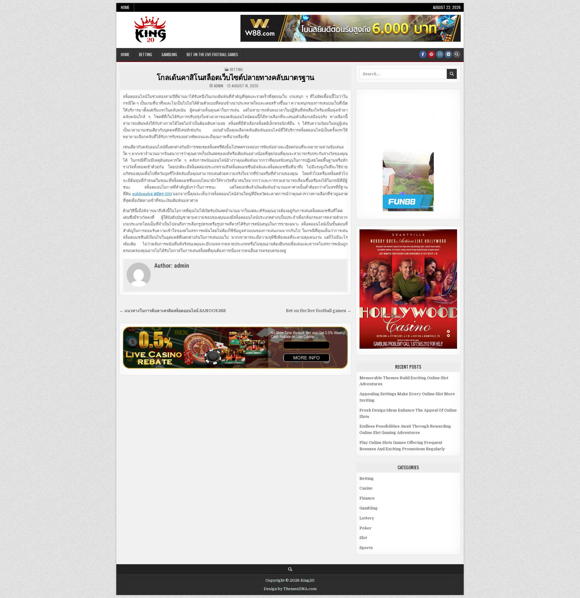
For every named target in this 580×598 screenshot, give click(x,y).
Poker (365, 528)
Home (125, 7)
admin (218, 86)
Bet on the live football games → (318, 311)
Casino (365, 488)
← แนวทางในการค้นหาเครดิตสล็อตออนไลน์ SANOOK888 (172, 311)
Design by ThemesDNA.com (290, 589)
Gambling (169, 54)
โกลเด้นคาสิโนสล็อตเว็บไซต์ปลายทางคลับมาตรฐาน (235, 77)
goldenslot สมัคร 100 (152, 194)
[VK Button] (448, 54)
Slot (363, 537)
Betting (145, 54)
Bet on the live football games (212, 54)
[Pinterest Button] (431, 54)
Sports (366, 547)
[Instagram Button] (439, 54)
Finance (367, 498)
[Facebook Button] (423, 54)
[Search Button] (456, 54)
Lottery (366, 518)
